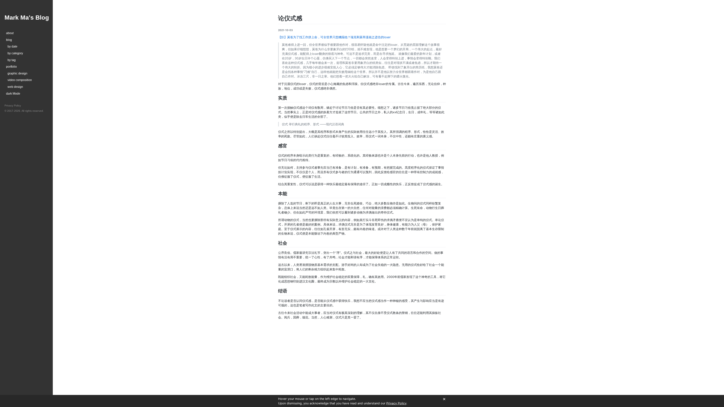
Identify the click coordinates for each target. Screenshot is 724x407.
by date (11, 46)
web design (14, 86)
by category (14, 53)
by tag (11, 60)
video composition (19, 80)
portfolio (11, 66)
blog (9, 39)
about (10, 33)
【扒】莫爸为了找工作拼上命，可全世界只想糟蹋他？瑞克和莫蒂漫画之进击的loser (334, 37)
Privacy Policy (13, 105)
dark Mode (13, 93)
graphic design (16, 73)
